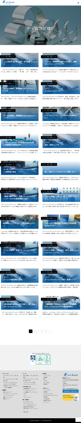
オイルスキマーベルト (28, 401)
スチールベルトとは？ (48, 393)
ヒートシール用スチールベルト (30, 405)
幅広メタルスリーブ (7, 392)
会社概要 (45, 377)
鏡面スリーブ (6, 398)
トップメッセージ (47, 375)
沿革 (44, 379)
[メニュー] (78, 3)
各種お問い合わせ (47, 400)
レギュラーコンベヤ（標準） (29, 382)
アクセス (45, 380)
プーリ (24, 395)
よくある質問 (46, 398)
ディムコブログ (46, 390)
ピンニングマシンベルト (28, 403)
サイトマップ (46, 402)
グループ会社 (46, 382)
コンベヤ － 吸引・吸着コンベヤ (49, 56)
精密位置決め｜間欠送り (28, 406)
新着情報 (45, 384)
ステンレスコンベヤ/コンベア (29, 384)
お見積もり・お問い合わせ (71, 391)
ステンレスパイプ (27, 397)
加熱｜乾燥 (25, 411)
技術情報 (45, 392)
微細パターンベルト (7, 397)
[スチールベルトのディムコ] (8, 2)
